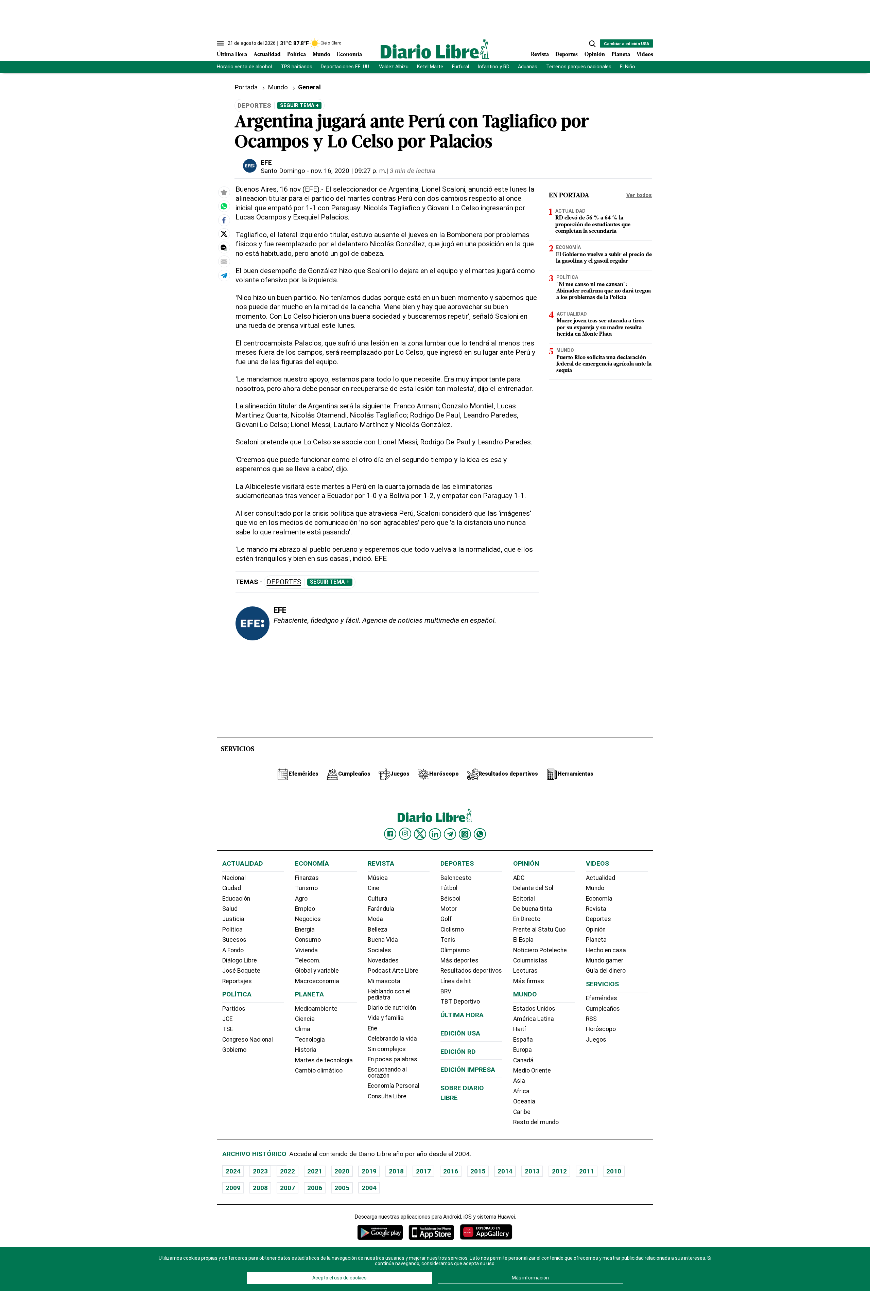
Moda (375, 919)
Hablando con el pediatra (389, 994)
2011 (586, 1171)
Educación (236, 898)
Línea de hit (455, 981)
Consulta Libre (387, 1096)
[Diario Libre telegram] (450, 834)
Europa (522, 1049)
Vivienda (306, 950)
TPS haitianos (296, 67)
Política (296, 54)
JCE (227, 1018)
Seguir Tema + (299, 105)
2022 (287, 1171)
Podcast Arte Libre (393, 970)
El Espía (523, 939)
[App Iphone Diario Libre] (431, 1232)
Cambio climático (319, 1070)
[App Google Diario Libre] (380, 1232)
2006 (314, 1188)
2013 (532, 1171)
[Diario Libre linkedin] (435, 834)
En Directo (526, 919)
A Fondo (233, 950)
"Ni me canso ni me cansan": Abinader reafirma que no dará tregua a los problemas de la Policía (603, 291)
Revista (540, 54)
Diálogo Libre (239, 960)
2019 (369, 1171)
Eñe (372, 1028)
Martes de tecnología (324, 1060)
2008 (260, 1188)
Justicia (233, 919)
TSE (227, 1029)
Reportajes (237, 981)
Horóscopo (601, 1029)
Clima (302, 1029)
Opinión (595, 54)
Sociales (379, 950)
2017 (423, 1171)
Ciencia (305, 1018)
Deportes (566, 54)
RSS (591, 1018)
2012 (559, 1171)
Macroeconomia (317, 981)
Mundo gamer (604, 960)
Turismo (306, 888)
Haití (519, 1029)
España (523, 1039)
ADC (518, 877)
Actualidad (267, 54)
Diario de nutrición (392, 1007)
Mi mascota (384, 981)
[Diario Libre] (435, 49)
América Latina (533, 1018)
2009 (233, 1188)
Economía (349, 54)
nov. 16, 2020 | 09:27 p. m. (348, 171)
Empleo (305, 908)
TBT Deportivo (460, 1001)
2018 (396, 1171)
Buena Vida (383, 939)
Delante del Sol (533, 888)
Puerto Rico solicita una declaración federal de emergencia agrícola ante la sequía (603, 364)
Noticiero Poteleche (540, 950)
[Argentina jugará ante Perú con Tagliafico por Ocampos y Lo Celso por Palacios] (224, 206)
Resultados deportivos (471, 970)
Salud (230, 908)
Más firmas (528, 981)
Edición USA (460, 1033)
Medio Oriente (532, 1070)
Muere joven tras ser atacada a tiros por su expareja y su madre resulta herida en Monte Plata (600, 327)
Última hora (462, 1015)
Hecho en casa (606, 950)
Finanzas (307, 877)
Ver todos (639, 195)
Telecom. (307, 960)
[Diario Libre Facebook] (390, 834)
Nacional (234, 877)
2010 (613, 1171)
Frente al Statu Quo (539, 929)
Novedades (383, 960)
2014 (505, 1171)
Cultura (377, 898)
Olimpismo (455, 950)
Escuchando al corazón (387, 1072)
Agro (301, 898)
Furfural (460, 67)
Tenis (447, 939)
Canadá (523, 1060)
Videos (645, 54)
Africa (521, 1091)
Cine (373, 888)
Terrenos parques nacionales (578, 67)
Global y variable (317, 970)
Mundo (321, 54)
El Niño (627, 67)
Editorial (524, 898)
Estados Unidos (534, 1008)
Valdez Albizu (393, 67)
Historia (305, 1049)
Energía (305, 929)
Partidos (233, 1008)
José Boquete (241, 970)
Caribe (521, 1112)
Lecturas (525, 970)
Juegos (596, 1039)
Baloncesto (455, 877)
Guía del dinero (606, 970)
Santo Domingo (283, 171)
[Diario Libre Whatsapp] (480, 834)
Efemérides (601, 998)
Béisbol (450, 898)
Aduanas (527, 67)
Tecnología (310, 1039)
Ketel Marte (430, 67)
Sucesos (234, 939)
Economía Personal (393, 1085)
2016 (450, 1171)
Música (378, 877)
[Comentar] (224, 247)
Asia (519, 1080)
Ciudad (231, 888)
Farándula (381, 908)
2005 (341, 1188)
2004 (369, 1188)
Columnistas (530, 960)
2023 (260, 1171)
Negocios (308, 919)
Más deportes (459, 960)
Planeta (620, 54)
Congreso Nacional (247, 1039)
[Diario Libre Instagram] (405, 834)
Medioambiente (316, 1008)
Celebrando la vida (392, 1038)
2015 (477, 1171)
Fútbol (448, 888)
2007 (287, 1188)
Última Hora (232, 54)
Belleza (377, 929)
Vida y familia (386, 1017)
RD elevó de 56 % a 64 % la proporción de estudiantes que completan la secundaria (592, 224)
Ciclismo (452, 929)
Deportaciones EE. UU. (345, 67)
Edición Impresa (467, 1070)
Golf (446, 919)
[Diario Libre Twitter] (420, 834)
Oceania (524, 1101)
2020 (341, 1171)
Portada (246, 87)
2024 (233, 1171)
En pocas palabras (392, 1059)
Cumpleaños (603, 1008)
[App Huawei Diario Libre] (486, 1232)
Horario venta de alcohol (244, 67)
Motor (448, 908)
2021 (314, 1171)
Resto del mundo (536, 1122)
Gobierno (234, 1049)
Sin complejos (387, 1049)
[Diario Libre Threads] (465, 834)
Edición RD (458, 1052)
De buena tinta (532, 908)
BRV (445, 991)
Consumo (308, 939)
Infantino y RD (493, 67)
